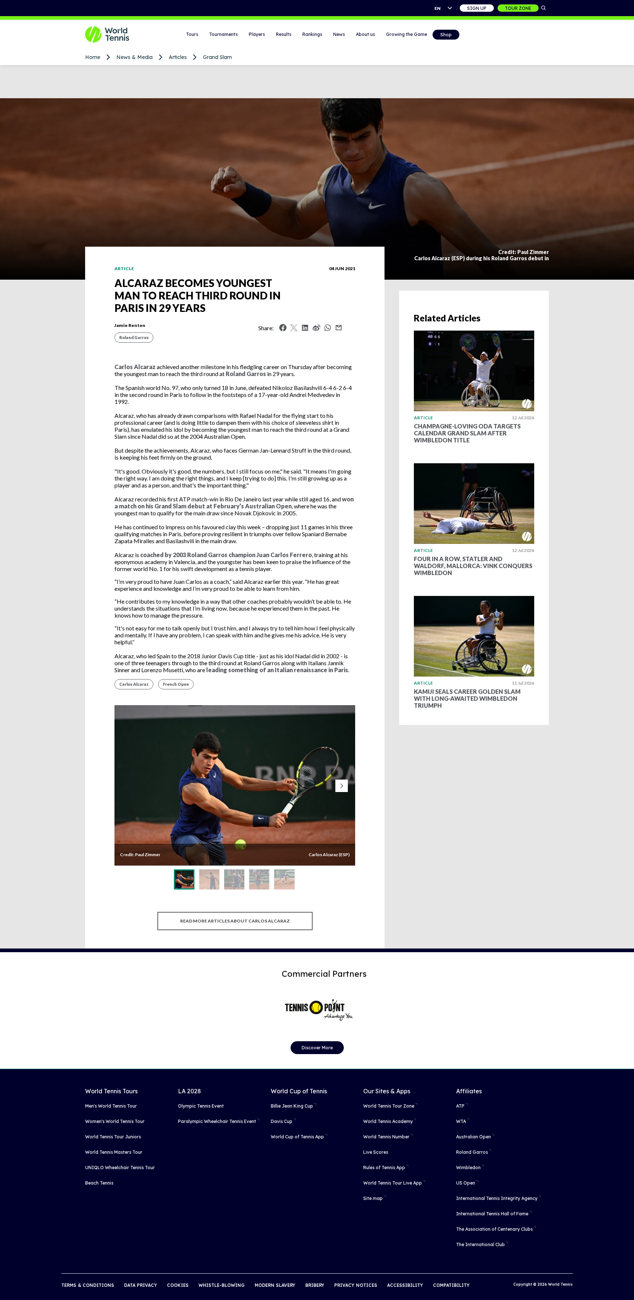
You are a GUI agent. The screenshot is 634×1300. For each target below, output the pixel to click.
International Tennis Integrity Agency (497, 1198)
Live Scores (375, 1152)
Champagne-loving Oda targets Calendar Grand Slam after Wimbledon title (467, 433)
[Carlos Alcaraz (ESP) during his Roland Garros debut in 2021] (209, 879)
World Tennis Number (386, 1136)
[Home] (116, 34)
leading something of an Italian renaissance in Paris (277, 669)
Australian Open (473, 1136)
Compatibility (451, 1285)
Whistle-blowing (221, 1285)
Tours (192, 34)
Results (283, 34)
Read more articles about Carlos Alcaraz (235, 921)
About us (365, 34)
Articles (178, 57)
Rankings (312, 34)
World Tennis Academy (388, 1121)
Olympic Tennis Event (201, 1106)
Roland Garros (134, 337)
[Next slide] (341, 786)
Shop (446, 34)
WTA (461, 1121)
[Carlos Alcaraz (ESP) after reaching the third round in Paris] (259, 879)
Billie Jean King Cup (292, 1106)
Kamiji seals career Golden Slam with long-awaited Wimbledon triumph (467, 698)
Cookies (178, 1285)
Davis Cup (281, 1121)
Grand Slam (217, 57)
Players (257, 34)
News (339, 34)
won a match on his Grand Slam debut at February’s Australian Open (234, 502)
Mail (338, 327)
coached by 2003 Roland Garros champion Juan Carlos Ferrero (226, 554)
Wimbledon (468, 1167)
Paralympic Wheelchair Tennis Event (217, 1121)
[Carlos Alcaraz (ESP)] (184, 879)
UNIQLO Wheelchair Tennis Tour (120, 1167)
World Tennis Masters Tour (113, 1152)
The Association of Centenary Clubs (494, 1229)
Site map (373, 1198)
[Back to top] (628, 1286)
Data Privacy (140, 1285)
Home (92, 57)
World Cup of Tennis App (297, 1136)
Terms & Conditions (87, 1285)
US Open (465, 1183)
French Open (176, 684)
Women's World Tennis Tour (115, 1121)
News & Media (134, 57)
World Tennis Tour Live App (392, 1183)
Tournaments (223, 34)
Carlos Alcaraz (135, 366)
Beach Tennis (99, 1183)
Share (329, 329)
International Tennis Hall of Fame (492, 1213)
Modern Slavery (275, 1285)
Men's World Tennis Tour (111, 1106)
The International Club (480, 1244)
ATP (460, 1106)
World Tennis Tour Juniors (113, 1136)
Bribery (314, 1285)
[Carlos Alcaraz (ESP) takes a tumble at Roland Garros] (284, 879)
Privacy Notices (355, 1285)
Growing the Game (406, 34)
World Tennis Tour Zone (388, 1106)
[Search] (544, 8)
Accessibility (405, 1285)
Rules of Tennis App (384, 1167)
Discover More (317, 1047)
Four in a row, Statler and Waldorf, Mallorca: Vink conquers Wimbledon (473, 565)
